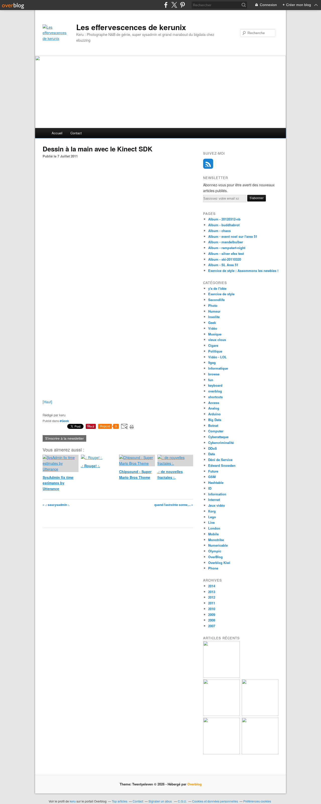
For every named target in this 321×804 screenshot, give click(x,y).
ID (209, 488)
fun (210, 379)
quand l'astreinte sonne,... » (173, 504)
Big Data (214, 419)
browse (213, 374)
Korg (212, 511)
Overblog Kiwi (219, 562)
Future (213, 471)
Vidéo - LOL (217, 357)
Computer (215, 431)
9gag (212, 362)
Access (213, 402)
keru (73, 801)
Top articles (119, 801)
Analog (213, 408)
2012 (211, 597)
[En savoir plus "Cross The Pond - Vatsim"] (221, 753)
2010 (211, 608)
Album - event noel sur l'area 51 (232, 236)
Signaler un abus (160, 801)
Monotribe (216, 539)
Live (211, 522)
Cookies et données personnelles (215, 801)
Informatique (218, 368)
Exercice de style (221, 294)
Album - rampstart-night (226, 247)
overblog (215, 391)
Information (217, 494)
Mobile (213, 534)
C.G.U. (182, 801)
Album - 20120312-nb (224, 219)
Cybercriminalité (221, 442)
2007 (211, 625)
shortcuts (215, 396)
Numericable (218, 545)
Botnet (213, 425)
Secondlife (216, 299)
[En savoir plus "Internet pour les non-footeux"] (260, 714)
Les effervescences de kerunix (131, 27)
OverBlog (215, 556)
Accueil (57, 133)
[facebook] (166, 5)
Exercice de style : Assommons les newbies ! (243, 270)
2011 (211, 603)
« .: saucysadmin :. (56, 504)
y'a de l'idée (217, 288)
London (214, 528)
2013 (211, 591)
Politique (215, 351)
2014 (211, 586)
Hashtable (215, 482)
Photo (212, 305)
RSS (208, 164)
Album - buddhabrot (223, 224)
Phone (213, 568)
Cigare (213, 345)
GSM (212, 476)
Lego (212, 516)
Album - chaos (219, 230)
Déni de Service (220, 459)
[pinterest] (182, 5)
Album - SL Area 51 (223, 264)
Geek (212, 322)
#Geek (64, 421)
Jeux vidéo (216, 505)
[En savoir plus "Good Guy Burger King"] (221, 714)
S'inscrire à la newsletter (64, 438)
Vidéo (212, 328)
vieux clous (217, 339)
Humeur (214, 311)
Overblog (194, 784)
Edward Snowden (221, 465)
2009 (211, 614)
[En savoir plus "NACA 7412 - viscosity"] (260, 753)
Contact (76, 133)
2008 (211, 620)
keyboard (215, 385)
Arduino (214, 414)
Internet (214, 499)
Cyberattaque (218, 436)
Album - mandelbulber (225, 242)
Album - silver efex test (226, 253)
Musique (214, 334)
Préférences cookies (257, 801)
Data (211, 453)
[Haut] (47, 401)
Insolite (214, 316)
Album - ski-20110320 (224, 259)
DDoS (212, 448)
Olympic (214, 551)
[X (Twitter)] (174, 5)
